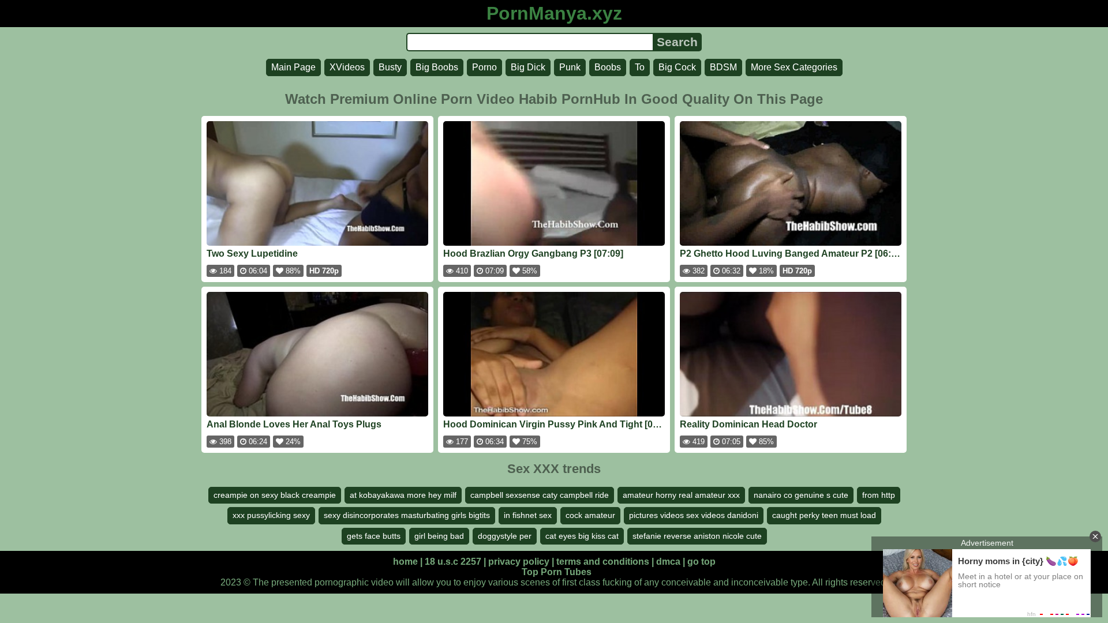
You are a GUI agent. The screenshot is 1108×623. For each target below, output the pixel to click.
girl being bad (439, 536)
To (640, 67)
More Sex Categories (794, 67)
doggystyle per (504, 536)
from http (878, 495)
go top (701, 561)
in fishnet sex (528, 515)
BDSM (723, 67)
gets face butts (373, 536)
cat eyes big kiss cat (582, 536)
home (405, 561)
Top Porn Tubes (557, 572)
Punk (570, 67)
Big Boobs (436, 67)
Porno (484, 67)
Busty (390, 67)
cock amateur (590, 515)
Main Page (293, 67)
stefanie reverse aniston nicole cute (697, 536)
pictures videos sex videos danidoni (693, 515)
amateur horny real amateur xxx (681, 495)
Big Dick (528, 67)
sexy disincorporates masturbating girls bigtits (407, 515)
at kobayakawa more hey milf (403, 495)
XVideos (347, 67)
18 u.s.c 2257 (453, 561)
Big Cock (677, 67)
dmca (668, 561)
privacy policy (518, 561)
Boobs (607, 67)
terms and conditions (602, 561)
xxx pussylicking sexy (271, 515)
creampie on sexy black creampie (275, 495)
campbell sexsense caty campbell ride (539, 495)
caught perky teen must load (824, 515)
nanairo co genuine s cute (801, 495)
